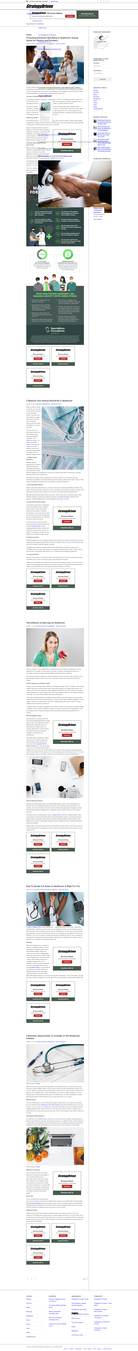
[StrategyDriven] (40, 6)
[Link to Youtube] (99, 1)
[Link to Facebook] (104, 1)
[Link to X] (101, 1)
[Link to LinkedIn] (96, 1)
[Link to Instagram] (107, 1)
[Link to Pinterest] (110, 1)
